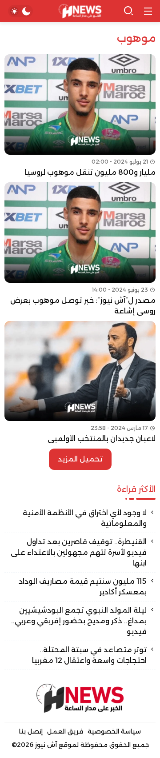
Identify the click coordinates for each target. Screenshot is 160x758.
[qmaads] (80, 698)
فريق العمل (65, 731)
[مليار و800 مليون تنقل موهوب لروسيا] (80, 116)
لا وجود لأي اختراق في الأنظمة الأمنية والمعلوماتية (85, 518)
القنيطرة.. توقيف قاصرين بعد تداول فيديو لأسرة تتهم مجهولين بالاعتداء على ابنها (79, 552)
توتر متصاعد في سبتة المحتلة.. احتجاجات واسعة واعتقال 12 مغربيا (89, 655)
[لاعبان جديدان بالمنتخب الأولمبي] (80, 383)
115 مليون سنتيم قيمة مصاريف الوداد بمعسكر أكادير (83, 586)
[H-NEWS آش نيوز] (80, 11)
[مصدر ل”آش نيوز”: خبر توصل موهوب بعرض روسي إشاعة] (80, 249)
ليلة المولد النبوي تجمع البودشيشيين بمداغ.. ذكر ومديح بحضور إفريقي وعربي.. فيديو (79, 621)
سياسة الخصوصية (114, 731)
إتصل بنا (31, 731)
